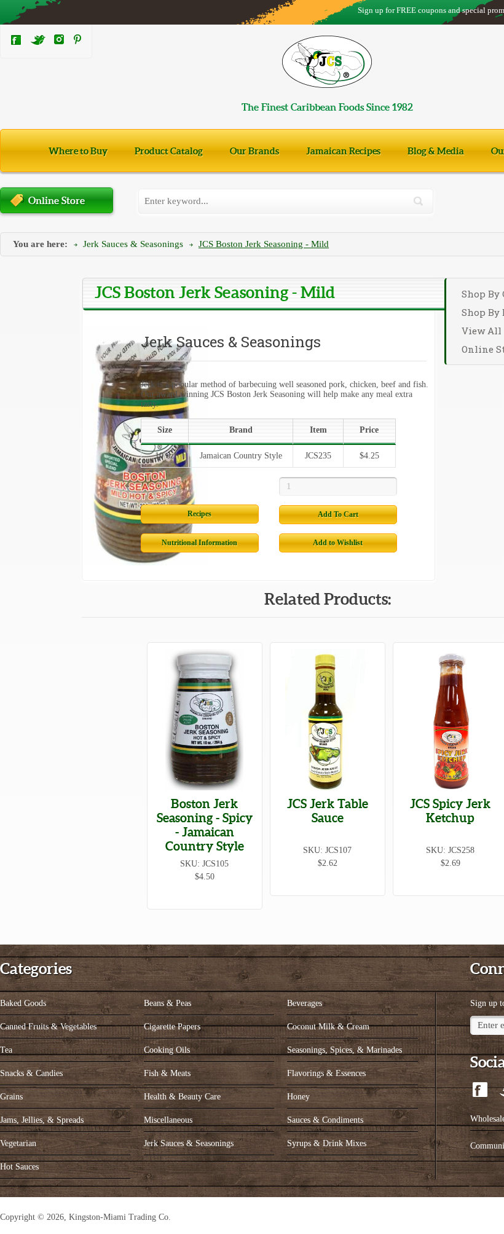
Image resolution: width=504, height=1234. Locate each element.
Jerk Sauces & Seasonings (133, 244)
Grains (11, 1096)
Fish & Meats (167, 1073)
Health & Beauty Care (182, 1096)
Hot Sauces (19, 1166)
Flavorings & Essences (326, 1073)
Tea (6, 1050)
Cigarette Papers (172, 1026)
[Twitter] (38, 43)
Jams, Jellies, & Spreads (42, 1120)
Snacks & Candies (31, 1073)
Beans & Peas (167, 1003)
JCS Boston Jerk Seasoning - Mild (264, 244)
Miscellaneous (168, 1120)
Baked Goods (23, 1003)
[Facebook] (16, 43)
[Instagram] (59, 41)
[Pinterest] (77, 41)
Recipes (199, 513)
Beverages (304, 1003)
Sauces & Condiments (325, 1120)
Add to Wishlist (338, 542)
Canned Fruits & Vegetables (48, 1026)
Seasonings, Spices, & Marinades (344, 1050)
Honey (298, 1096)
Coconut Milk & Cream (328, 1026)
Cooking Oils (167, 1050)
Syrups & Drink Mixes (326, 1143)
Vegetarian (18, 1143)
